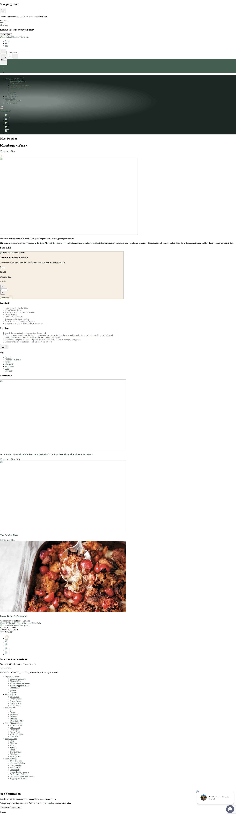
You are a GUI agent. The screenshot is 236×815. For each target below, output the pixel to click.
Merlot (7, 362)
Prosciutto (9, 371)
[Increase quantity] (2, 293)
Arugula (8, 358)
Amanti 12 (14, 714)
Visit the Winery (11, 96)
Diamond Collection (18, 81)
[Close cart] (3, 10)
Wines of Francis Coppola (20, 85)
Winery (12, 745)
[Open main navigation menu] (15, 56)
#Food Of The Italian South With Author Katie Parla (20, 623)
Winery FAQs (15, 705)
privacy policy (48, 803)
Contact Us (14, 736)
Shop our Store (11, 103)
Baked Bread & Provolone (13, 616)
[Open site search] (3, 51)
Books (12, 750)
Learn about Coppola (13, 101)
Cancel (3, 35)
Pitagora (13, 94)
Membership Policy (17, 763)
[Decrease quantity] (2, 286)
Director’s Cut (15, 83)
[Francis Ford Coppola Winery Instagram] (6, 124)
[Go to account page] (10, 57)
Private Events (15, 701)
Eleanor (13, 92)
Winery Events (15, 699)
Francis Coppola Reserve (19, 87)
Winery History (16, 725)
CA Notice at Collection (19, 774)
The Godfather (15, 752)
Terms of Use (15, 767)
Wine (12, 741)
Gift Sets (13, 743)
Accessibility (15, 770)
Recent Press (15, 732)
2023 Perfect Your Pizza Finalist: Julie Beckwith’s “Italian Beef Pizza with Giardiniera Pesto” (46, 454)
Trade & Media (16, 761)
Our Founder (15, 728)
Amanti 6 (13, 716)
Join (6, 46)
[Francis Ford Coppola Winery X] (6, 120)
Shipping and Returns (18, 778)
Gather (7, 72)
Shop (7, 41)
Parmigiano (9, 366)
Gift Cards (14, 754)
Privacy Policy (15, 765)
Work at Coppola (16, 734)
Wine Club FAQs (16, 721)
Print (2, 348)
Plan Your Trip (15, 703)
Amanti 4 (13, 719)
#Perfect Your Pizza (7, 151)
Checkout (3, 25)
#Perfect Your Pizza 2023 (10, 459)
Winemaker (14, 730)
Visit (6, 43)
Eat (6, 68)
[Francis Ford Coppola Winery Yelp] (7, 133)
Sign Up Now (5, 668)
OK (9, 35)
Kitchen (13, 747)
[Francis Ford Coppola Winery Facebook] (7, 117)
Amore (12, 712)
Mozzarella (9, 364)
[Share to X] (1, 156)
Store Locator (15, 756)
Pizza (7, 369)
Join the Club (10, 99)
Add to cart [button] (4, 298)
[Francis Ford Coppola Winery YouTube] (7, 129)
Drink (7, 70)
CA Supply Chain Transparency (22, 776)
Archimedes (14, 90)
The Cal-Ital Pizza (9, 535)
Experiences (14, 697)
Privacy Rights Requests (19, 772)
